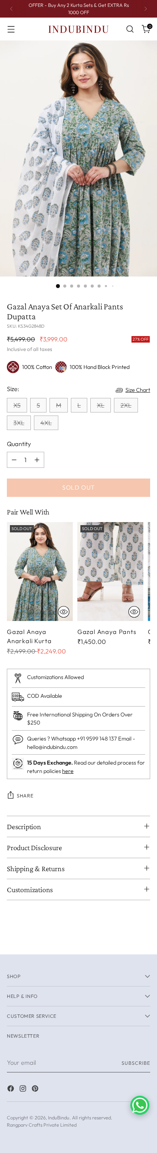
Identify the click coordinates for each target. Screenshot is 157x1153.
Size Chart (137, 389)
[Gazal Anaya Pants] (110, 571)
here (68, 771)
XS (17, 405)
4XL (46, 423)
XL (100, 405)
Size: (13, 389)
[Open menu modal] (11, 29)
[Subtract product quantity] (14, 459)
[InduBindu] (78, 29)
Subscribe (136, 1063)
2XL (125, 405)
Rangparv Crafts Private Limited (42, 1125)
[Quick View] (63, 612)
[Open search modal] (130, 29)
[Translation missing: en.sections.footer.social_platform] (11, 1090)
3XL (18, 423)
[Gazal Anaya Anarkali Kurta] (40, 571)
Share (25, 795)
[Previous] (11, 9)
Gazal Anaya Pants (106, 632)
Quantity (19, 444)
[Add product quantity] (37, 459)
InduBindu (58, 1117)
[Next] (145, 9)
